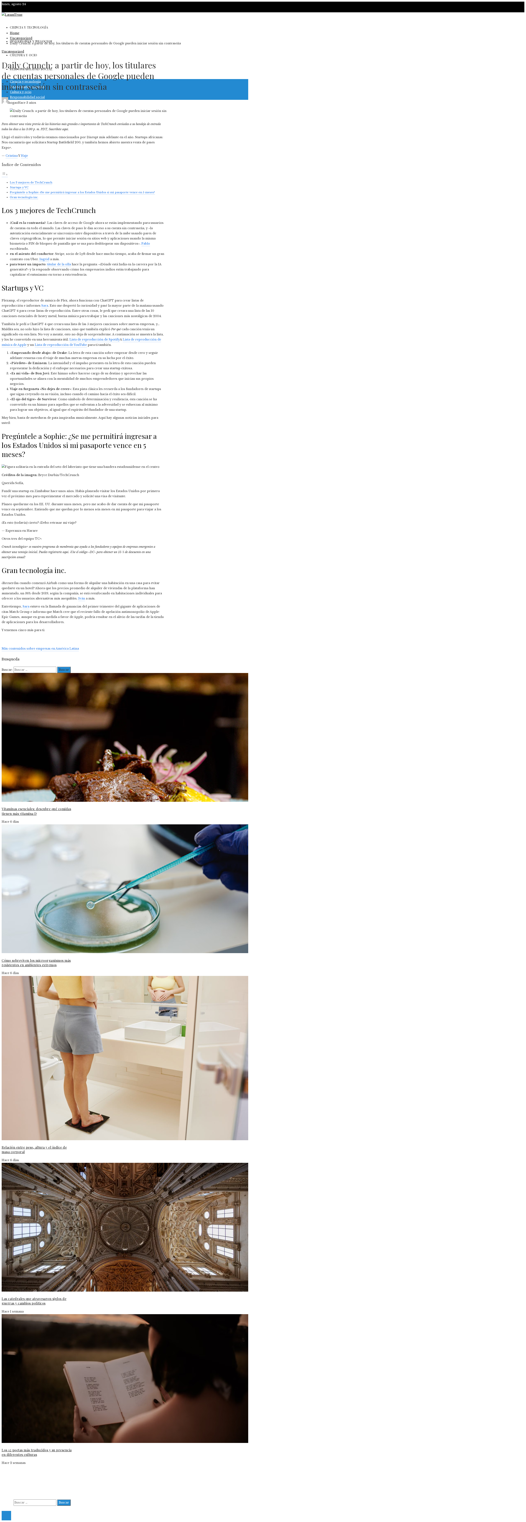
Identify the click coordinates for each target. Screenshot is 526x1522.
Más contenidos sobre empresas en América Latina (40, 648)
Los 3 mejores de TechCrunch (31, 182)
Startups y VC (19, 187)
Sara (44, 305)
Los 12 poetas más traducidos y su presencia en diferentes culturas (37, 1452)
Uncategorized (13, 51)
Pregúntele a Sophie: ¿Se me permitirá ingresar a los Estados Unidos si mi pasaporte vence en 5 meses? (82, 192)
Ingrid (44, 259)
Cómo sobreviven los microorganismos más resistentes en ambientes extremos (36, 962)
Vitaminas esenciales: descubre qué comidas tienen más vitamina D (36, 811)
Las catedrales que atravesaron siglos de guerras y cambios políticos (34, 1301)
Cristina (12, 156)
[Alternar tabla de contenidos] (5, 175)
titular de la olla (59, 264)
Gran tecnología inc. (24, 197)
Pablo (145, 243)
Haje (24, 156)
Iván (81, 598)
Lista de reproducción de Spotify (94, 339)
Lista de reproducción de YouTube (61, 345)
